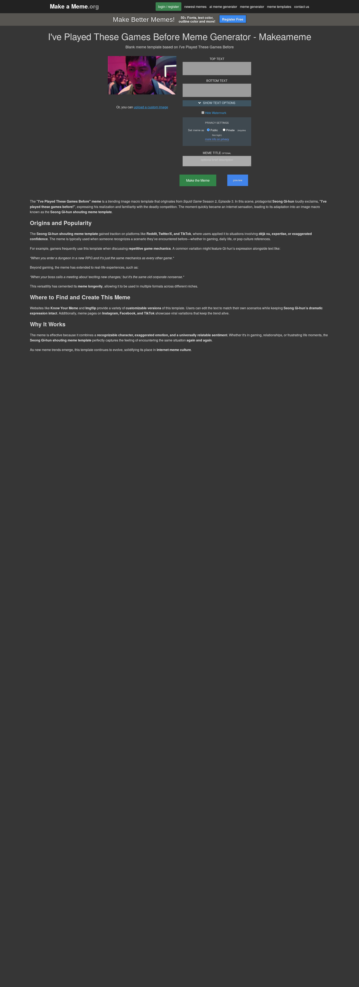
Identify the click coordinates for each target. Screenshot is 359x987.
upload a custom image (151, 107)
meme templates (279, 6)
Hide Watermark (215, 113)
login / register (168, 6)
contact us (301, 6)
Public (214, 130)
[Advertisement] (64, 113)
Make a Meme (74, 6)
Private (230, 130)
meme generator (252, 6)
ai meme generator (223, 6)
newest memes (195, 6)
